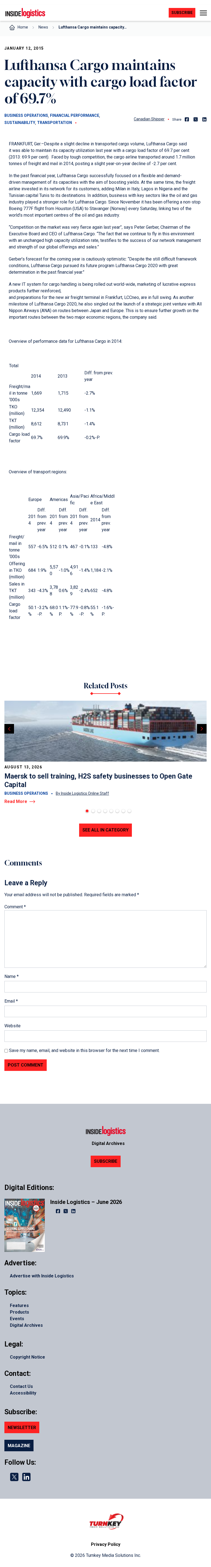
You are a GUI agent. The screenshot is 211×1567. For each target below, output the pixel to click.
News (43, 27)
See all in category (105, 830)
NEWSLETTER (22, 1427)
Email (11, 1001)
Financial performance (74, 115)
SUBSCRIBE (105, 1161)
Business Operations (26, 115)
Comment (15, 906)
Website (12, 1025)
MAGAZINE (19, 1445)
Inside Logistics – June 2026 (86, 1202)
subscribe (182, 12)
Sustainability (19, 122)
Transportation (54, 122)
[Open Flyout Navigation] (203, 12)
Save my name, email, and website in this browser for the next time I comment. (84, 1050)
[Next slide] (202, 729)
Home (23, 27)
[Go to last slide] (9, 729)
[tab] (87, 811)
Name (11, 976)
